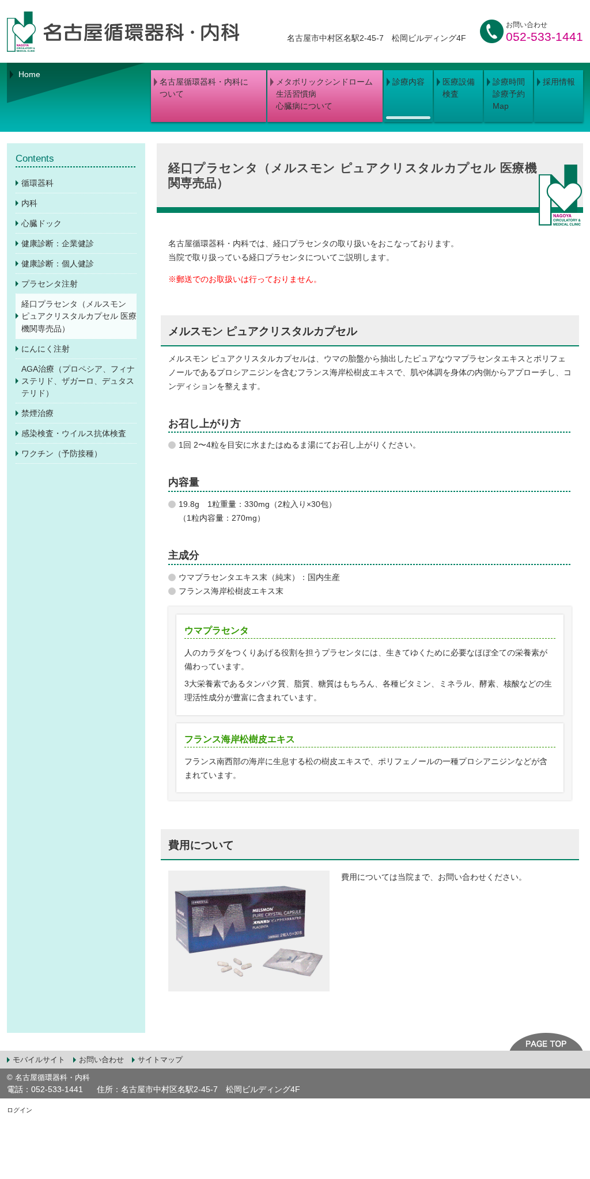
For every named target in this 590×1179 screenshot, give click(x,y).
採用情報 (559, 81)
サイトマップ (160, 1059)
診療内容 (408, 81)
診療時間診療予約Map (509, 93)
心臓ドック (41, 223)
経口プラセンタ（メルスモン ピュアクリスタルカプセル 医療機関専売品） (79, 316)
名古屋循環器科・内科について (204, 87)
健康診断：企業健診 (57, 243)
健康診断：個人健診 (57, 263)
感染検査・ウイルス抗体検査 (73, 433)
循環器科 (37, 183)
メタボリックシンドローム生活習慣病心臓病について (324, 93)
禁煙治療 (37, 413)
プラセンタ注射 (49, 283)
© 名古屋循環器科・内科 (48, 1077)
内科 (29, 203)
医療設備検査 (458, 87)
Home (29, 74)
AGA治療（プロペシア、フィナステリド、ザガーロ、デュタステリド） (78, 381)
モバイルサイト (39, 1059)
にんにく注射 (45, 348)
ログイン (19, 1109)
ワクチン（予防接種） (61, 453)
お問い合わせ (101, 1059)
